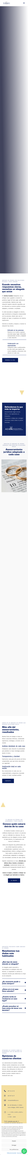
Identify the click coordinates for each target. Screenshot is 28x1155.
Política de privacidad (11, 1153)
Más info (15, 500)
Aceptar (14, 1141)
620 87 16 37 (11, 1096)
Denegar (14, 1145)
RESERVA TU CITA (10, 360)
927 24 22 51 (9, 153)
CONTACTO (8, 781)
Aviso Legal (19, 1153)
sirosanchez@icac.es (13, 1100)
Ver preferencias (14, 1149)
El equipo (14, 880)
